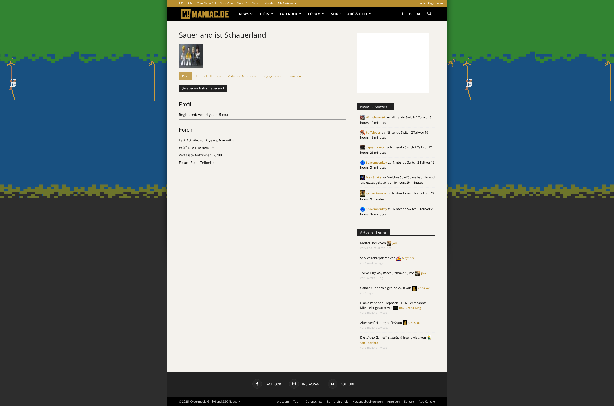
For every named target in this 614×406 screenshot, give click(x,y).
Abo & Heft (357, 14)
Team (297, 402)
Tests (264, 14)
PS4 (190, 3)
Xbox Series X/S (206, 3)
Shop (336, 14)
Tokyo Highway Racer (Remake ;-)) (384, 273)
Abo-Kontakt (427, 402)
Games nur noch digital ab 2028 (382, 288)
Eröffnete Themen (208, 76)
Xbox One (226, 3)
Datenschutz (314, 402)
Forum (314, 14)
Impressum (281, 402)
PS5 (181, 3)
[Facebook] (402, 14)
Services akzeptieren (374, 258)
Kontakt (409, 402)
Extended (288, 14)
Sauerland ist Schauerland (222, 35)
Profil (185, 76)
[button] (429, 14)
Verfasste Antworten (242, 76)
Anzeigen (393, 402)
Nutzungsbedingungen (367, 402)
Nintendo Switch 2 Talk (407, 117)
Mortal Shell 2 (370, 243)
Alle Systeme (285, 3)
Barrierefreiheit (337, 402)
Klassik (269, 3)
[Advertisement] (393, 63)
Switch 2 (242, 3)
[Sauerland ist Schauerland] (191, 70)
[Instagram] (410, 14)
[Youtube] (418, 14)
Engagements (272, 76)
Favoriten (294, 76)
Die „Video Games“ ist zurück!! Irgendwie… (390, 337)
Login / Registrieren (431, 3)
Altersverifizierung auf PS (378, 322)
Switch (256, 3)
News (244, 14)
